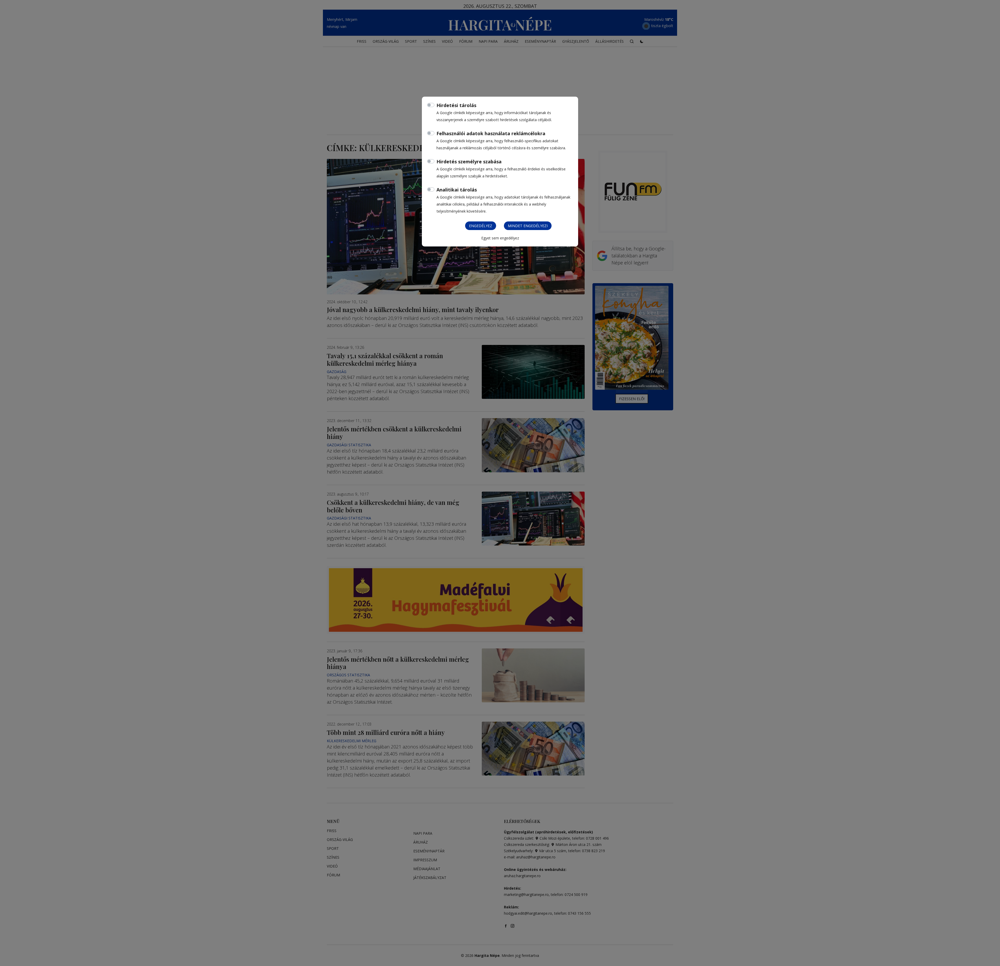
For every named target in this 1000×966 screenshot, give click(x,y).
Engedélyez (480, 225)
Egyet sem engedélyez (500, 238)
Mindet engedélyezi (528, 225)
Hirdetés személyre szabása (469, 161)
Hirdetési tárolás (456, 105)
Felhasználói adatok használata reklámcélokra (490, 133)
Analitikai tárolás (456, 190)
